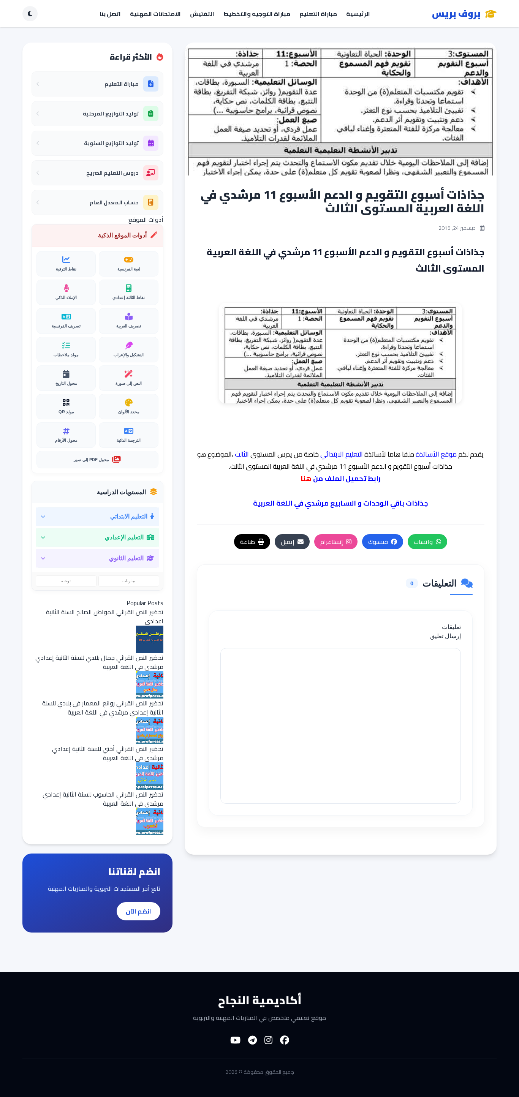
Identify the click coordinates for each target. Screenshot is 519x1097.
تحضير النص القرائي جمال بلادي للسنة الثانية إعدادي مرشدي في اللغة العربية (99, 662)
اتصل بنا (110, 13)
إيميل (287, 541)
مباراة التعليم (318, 13)
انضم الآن (138, 911)
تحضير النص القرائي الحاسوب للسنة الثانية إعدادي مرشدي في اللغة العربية (103, 799)
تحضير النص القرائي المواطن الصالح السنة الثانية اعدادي (104, 616)
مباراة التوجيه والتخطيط (256, 13)
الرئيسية (358, 13)
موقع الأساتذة (436, 454)
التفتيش (202, 13)
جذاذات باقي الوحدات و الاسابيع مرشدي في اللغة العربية (340, 503)
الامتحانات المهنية (155, 13)
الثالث (242, 454)
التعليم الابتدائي (341, 454)
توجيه (66, 581)
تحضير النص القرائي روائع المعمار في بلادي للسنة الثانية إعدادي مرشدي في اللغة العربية (102, 707)
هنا (306, 478)
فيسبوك (378, 541)
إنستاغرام (331, 541)
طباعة (247, 541)
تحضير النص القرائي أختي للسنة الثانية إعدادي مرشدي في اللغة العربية (107, 753)
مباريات (128, 581)
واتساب (423, 541)
